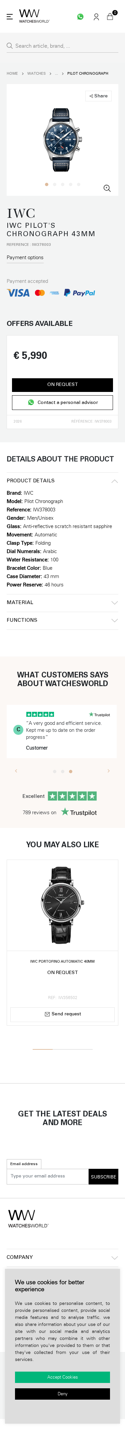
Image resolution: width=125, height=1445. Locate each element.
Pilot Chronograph (87, 73)
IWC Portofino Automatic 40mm (62, 962)
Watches (36, 73)
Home (12, 73)
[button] (47, 184)
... (56, 73)
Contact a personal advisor (68, 403)
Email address (24, 1164)
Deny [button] (63, 1394)
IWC (28, 493)
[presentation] (16, 771)
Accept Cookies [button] (62, 1377)
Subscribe (103, 1177)
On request (62, 385)
